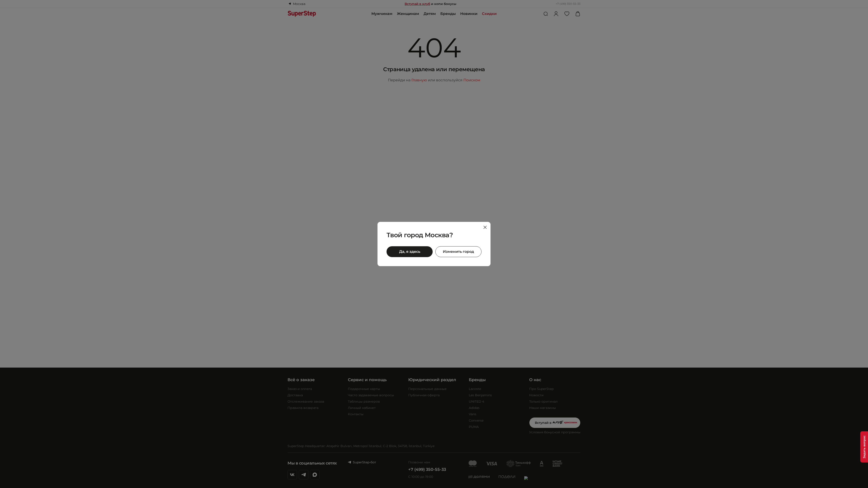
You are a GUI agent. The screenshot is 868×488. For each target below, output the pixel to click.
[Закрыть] (485, 227)
